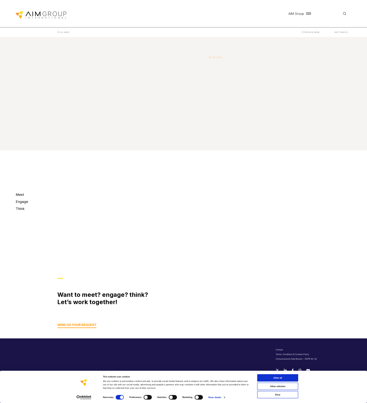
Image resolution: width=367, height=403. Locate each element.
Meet (20, 194)
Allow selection (277, 386)
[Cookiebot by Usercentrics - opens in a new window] (83, 397)
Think (20, 208)
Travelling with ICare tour (97, 245)
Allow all (277, 378)
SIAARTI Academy (124, 245)
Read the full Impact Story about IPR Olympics (82, 219)
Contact (279, 349)
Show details (214, 397)
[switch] (148, 397)
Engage (22, 201)
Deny (277, 394)
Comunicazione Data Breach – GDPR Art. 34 (296, 359)
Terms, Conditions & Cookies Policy (292, 354)
